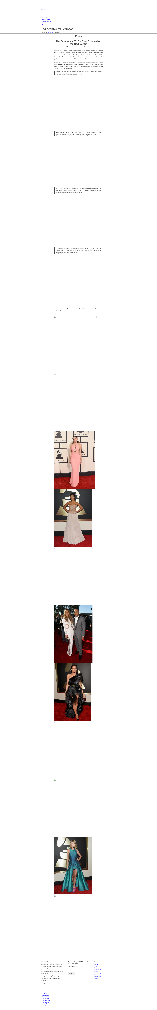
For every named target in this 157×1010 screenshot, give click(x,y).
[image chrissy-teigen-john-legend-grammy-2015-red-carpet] (78, 634)
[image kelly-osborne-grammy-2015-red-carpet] (78, 808)
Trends (96, 978)
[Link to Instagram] (42, 4)
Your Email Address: (72, 966)
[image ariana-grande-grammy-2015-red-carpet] (78, 924)
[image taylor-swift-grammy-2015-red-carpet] (78, 866)
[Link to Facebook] (42, 2)
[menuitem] (79, 18)
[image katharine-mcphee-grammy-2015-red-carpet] (78, 460)
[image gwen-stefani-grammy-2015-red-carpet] (78, 750)
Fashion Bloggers (98, 973)
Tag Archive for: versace (57, 28)
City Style (96, 964)
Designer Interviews (99, 967)
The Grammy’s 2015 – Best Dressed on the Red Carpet (78, 42)
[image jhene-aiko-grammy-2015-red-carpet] (78, 518)
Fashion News (97, 976)
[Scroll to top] (0, 1009)
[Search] (42, 23)
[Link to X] (42, 1)
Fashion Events (80, 46)
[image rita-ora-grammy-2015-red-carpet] (78, 345)
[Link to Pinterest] (42, 6)
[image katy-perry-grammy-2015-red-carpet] (78, 402)
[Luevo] (53, 9)
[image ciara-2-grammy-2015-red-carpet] (78, 692)
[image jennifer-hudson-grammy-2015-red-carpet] (78, 576)
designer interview (98, 966)
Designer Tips (97, 969)
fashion (96, 971)
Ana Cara (88, 46)
